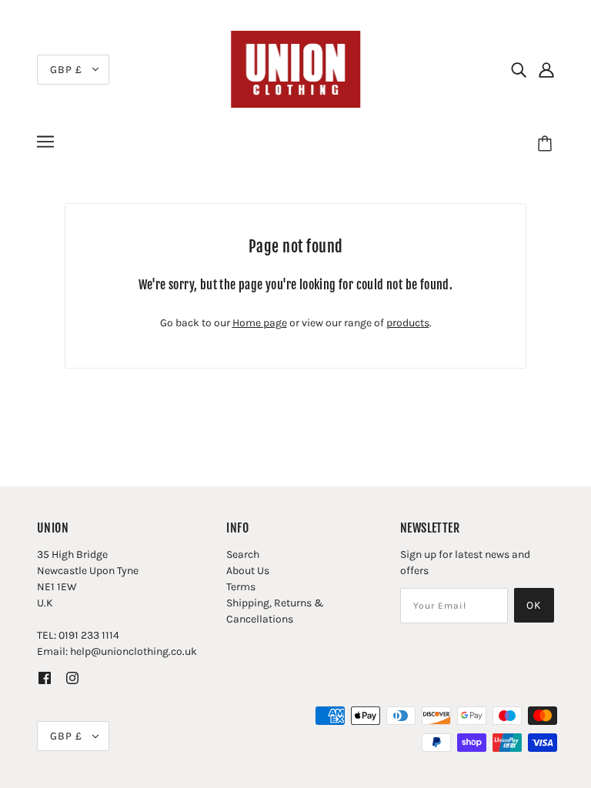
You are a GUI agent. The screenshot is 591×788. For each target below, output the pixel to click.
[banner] (295, 68)
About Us (247, 570)
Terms (240, 586)
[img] (519, 69)
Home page (259, 322)
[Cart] (547, 144)
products (407, 322)
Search (242, 554)
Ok (534, 605)
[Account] (546, 69)
